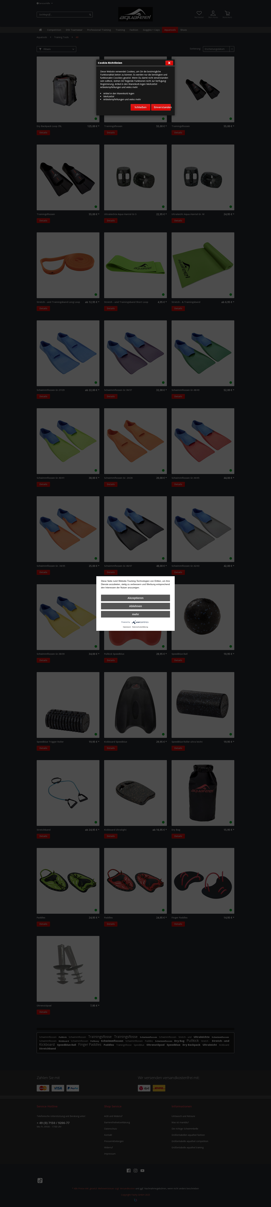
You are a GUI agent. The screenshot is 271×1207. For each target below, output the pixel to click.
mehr (135, 614)
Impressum (127, 627)
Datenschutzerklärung (140, 627)
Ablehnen (135, 606)
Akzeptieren (135, 598)
